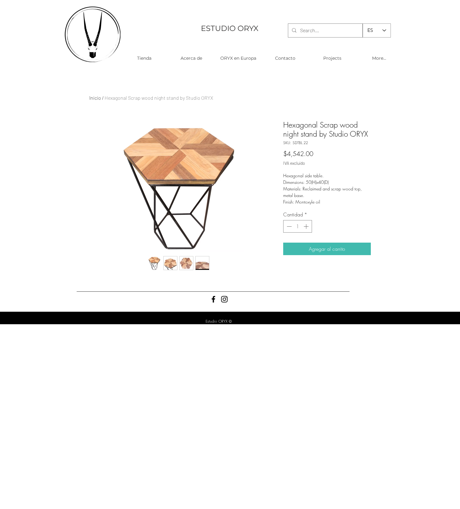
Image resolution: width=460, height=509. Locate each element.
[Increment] (306, 226)
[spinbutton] (297, 226)
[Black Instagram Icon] (224, 299)
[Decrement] (288, 226)
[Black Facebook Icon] (213, 299)
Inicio (95, 98)
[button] (144, 58)
